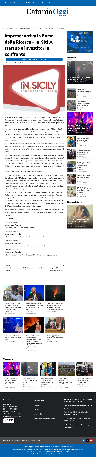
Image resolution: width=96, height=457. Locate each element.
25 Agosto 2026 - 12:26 (83, 171)
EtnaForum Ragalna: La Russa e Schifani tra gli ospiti (79, 78)
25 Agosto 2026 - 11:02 (83, 109)
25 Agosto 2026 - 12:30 (83, 158)
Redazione (52, 3)
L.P (49, 311)
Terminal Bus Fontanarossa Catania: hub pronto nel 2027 (84, 91)
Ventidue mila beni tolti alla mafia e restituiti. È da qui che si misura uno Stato (34, 306)
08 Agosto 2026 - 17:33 (52, 341)
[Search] (91, 2)
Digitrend (76, 449)
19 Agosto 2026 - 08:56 (80, 226)
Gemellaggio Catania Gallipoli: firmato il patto (55, 337)
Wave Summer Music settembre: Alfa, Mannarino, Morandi (83, 140)
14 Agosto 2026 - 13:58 (10, 341)
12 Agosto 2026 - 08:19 (31, 350)
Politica (29, 3)
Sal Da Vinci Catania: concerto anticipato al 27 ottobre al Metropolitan (79, 128)
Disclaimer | (55, 454)
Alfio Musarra (9, 311)
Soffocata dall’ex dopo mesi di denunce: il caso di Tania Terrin (79, 221)
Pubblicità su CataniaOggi (20, 440)
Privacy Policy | (46, 454)
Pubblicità (37, 410)
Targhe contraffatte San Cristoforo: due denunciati (83, 177)
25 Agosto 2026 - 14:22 (83, 145)
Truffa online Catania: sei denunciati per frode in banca (83, 152)
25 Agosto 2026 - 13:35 (83, 96)
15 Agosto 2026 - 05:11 (56, 311)
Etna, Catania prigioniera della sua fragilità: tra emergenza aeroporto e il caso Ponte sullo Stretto (55, 306)
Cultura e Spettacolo (40, 3)
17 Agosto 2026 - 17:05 (10, 313)
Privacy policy (38, 414)
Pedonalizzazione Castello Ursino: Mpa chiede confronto (83, 103)
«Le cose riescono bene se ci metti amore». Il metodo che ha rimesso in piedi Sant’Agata (13, 306)
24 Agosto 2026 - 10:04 (83, 196)
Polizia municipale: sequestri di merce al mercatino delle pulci (51, 268)
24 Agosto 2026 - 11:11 (83, 182)
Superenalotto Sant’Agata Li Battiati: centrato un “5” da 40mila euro (84, 189)
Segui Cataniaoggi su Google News (34, 59)
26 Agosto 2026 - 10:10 (80, 132)
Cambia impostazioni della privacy (45, 418)
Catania (13, 3)
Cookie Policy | (36, 454)
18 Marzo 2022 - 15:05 (19, 62)
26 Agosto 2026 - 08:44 (80, 81)
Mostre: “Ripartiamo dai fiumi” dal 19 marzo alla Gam (19, 268)
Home (7, 3)
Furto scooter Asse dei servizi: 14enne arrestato (13, 337)
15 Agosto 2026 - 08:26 (31, 313)
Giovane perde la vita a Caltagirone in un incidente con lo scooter (83, 164)
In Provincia (21, 3)
